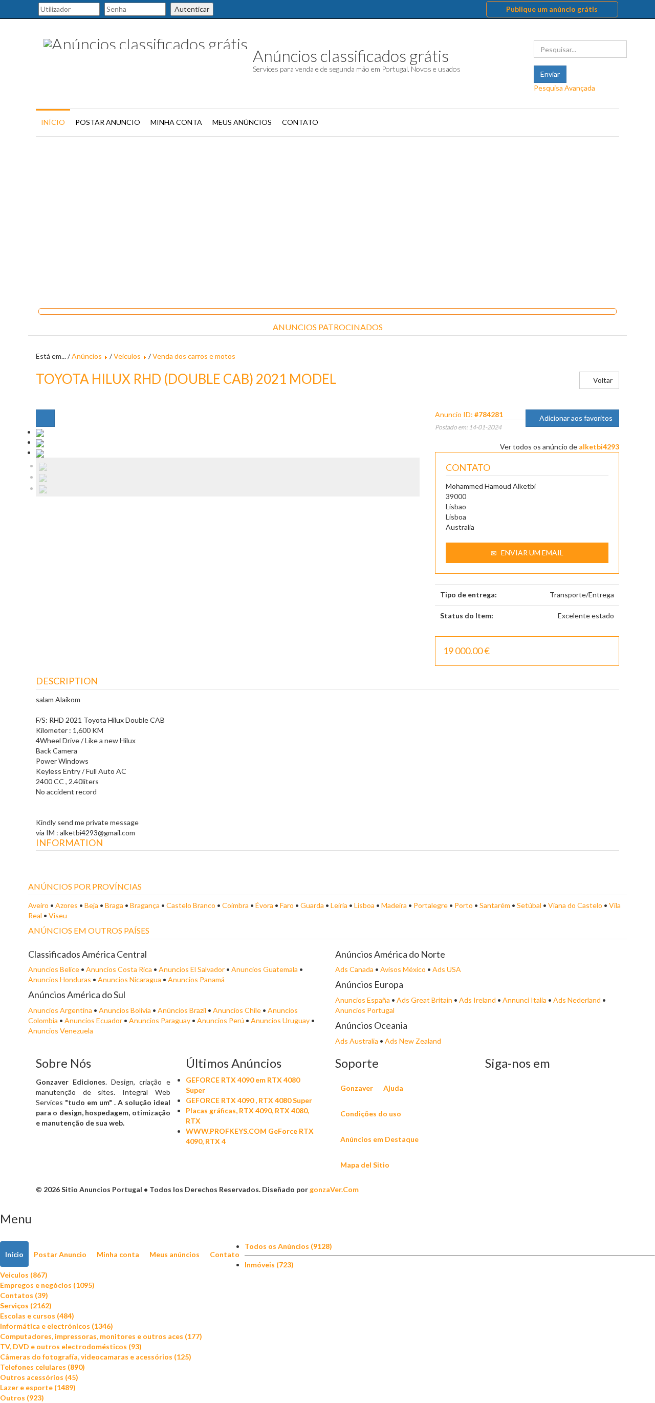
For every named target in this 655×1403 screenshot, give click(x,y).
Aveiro (38, 905)
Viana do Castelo (575, 905)
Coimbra (235, 905)
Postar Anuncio (107, 122)
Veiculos (127, 356)
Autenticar (191, 9)
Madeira (394, 905)
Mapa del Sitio (364, 1164)
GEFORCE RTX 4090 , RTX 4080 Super (249, 1100)
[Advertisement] (327, 218)
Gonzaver (356, 1088)
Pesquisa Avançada (564, 87)
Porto (463, 905)
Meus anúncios (242, 122)
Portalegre (430, 905)
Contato (300, 122)
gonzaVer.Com (334, 1189)
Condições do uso (370, 1113)
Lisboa (364, 905)
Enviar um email (531, 552)
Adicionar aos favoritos (575, 418)
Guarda (312, 905)
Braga (114, 905)
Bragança (145, 905)
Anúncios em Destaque (379, 1139)
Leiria (339, 905)
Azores (66, 905)
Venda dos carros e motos (193, 356)
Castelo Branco (190, 905)
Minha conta (176, 122)
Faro (287, 905)
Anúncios (87, 356)
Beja (91, 905)
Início (53, 122)
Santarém (494, 905)
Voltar (602, 380)
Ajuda (393, 1088)
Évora (264, 905)
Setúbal (529, 905)
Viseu (58, 915)
